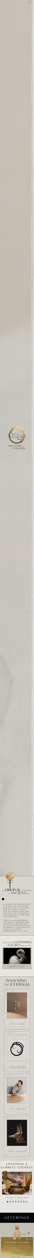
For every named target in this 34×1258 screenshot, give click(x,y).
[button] (7, 1201)
